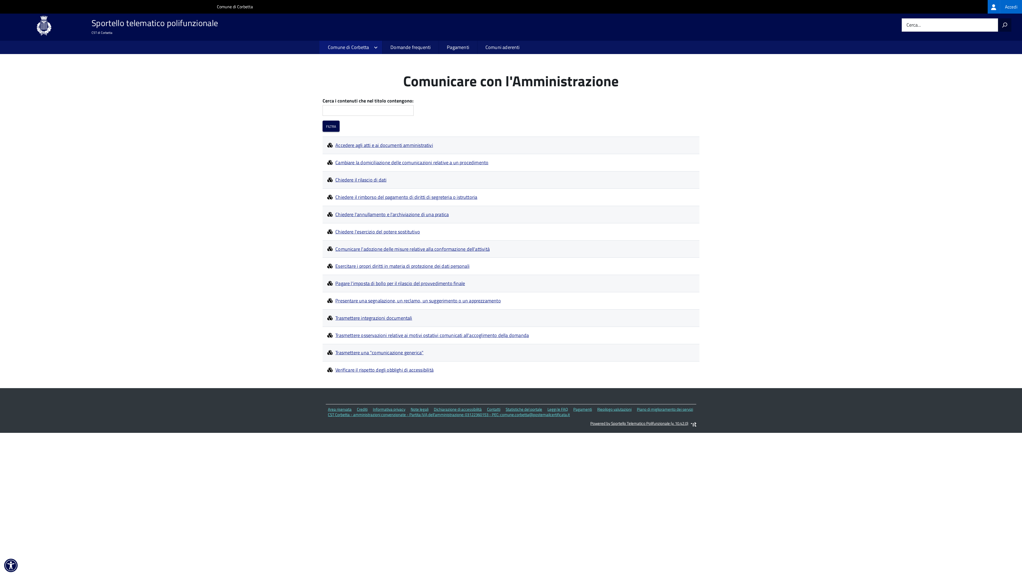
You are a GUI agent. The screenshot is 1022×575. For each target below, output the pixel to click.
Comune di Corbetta (235, 6)
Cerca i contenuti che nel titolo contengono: (368, 101)
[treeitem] (1005, 7)
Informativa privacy (389, 409)
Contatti (493, 409)
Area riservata (340, 409)
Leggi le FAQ (557, 409)
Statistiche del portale (524, 409)
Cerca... (913, 25)
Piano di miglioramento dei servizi (665, 409)
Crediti (362, 409)
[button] (11, 565)
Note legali (419, 409)
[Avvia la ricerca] (1004, 25)
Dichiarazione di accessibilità (458, 409)
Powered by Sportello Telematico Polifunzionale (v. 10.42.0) (639, 423)
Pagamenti (458, 47)
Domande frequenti (410, 47)
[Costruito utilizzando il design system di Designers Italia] (693, 425)
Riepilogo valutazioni (614, 409)
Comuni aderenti (502, 47)
